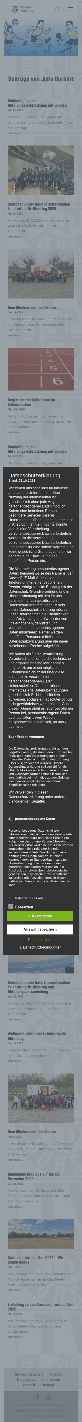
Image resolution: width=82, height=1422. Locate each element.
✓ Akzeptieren (40, 916)
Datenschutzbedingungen (41, 947)
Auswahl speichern (40, 929)
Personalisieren (41, 940)
